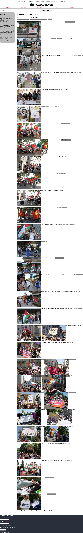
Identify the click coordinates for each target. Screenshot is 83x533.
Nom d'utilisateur (4, 518)
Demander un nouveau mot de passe (8, 527)
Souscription (62, 1)
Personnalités (24, 7)
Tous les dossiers (11, 41)
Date (18, 17)
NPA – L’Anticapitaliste (20, 1)
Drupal (7, 532)
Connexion (72, 7)
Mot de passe (3, 521)
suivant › (56, 510)
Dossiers (8, 7)
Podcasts (48, 1)
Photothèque (54, 1)
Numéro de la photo (34, 17)
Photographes (40, 7)
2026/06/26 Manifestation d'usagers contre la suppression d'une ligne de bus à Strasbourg (7, 26)
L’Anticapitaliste (30, 1)
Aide (56, 7)
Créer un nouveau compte (5, 525)
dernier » (62, 510)
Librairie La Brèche (40, 1)
